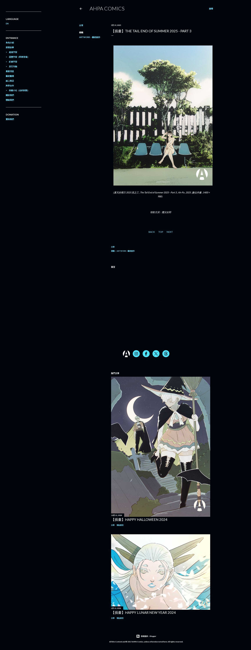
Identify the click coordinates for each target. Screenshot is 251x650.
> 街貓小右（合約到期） (17, 90)
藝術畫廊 (10, 76)
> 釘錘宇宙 (11, 61)
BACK (151, 231)
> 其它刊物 (11, 66)
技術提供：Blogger (148, 636)
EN (7, 23)
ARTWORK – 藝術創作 (89, 37)
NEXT (170, 231)
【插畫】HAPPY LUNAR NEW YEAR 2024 (143, 612)
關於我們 (10, 95)
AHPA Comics (107, 8)
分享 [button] (81, 25)
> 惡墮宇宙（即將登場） (17, 57)
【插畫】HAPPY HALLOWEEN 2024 (139, 519)
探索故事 (10, 47)
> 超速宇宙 (11, 52)
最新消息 (10, 71)
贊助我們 (10, 119)
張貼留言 (120, 525)
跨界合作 (10, 85)
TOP (160, 231)
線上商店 (10, 81)
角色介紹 (10, 42)
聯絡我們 (10, 100)
